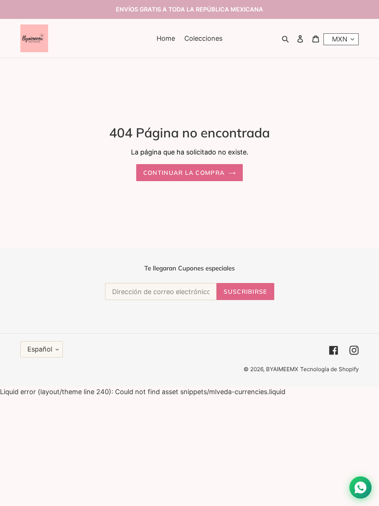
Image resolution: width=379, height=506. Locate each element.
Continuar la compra (184, 172)
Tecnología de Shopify (329, 369)
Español (39, 349)
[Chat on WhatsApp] (360, 487)
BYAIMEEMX (282, 369)
